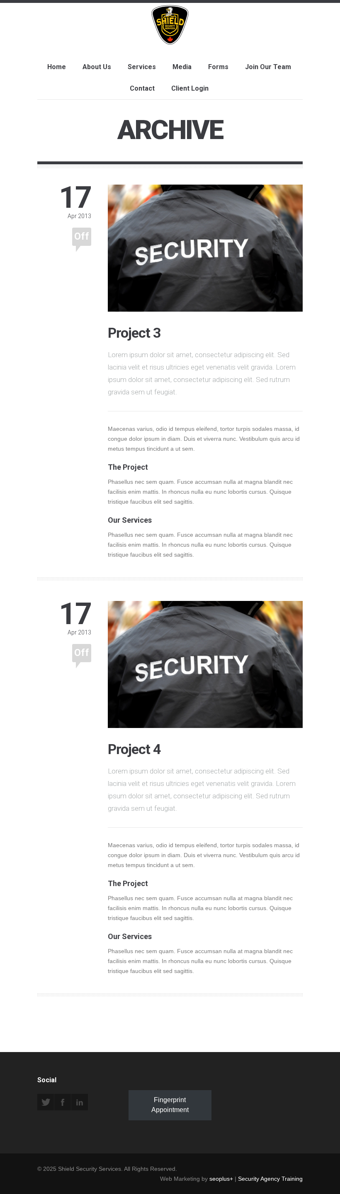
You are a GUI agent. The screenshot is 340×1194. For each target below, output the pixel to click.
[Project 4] (205, 723)
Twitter (45, 1102)
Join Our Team (268, 67)
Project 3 (134, 332)
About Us (97, 67)
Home (56, 67)
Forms (218, 67)
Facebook (62, 1102)
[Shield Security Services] (170, 37)
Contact (142, 88)
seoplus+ (221, 1178)
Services (142, 67)
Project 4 (134, 749)
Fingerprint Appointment (170, 1104)
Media (182, 67)
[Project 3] (205, 306)
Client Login (190, 88)
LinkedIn (79, 1102)
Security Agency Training (270, 1178)
